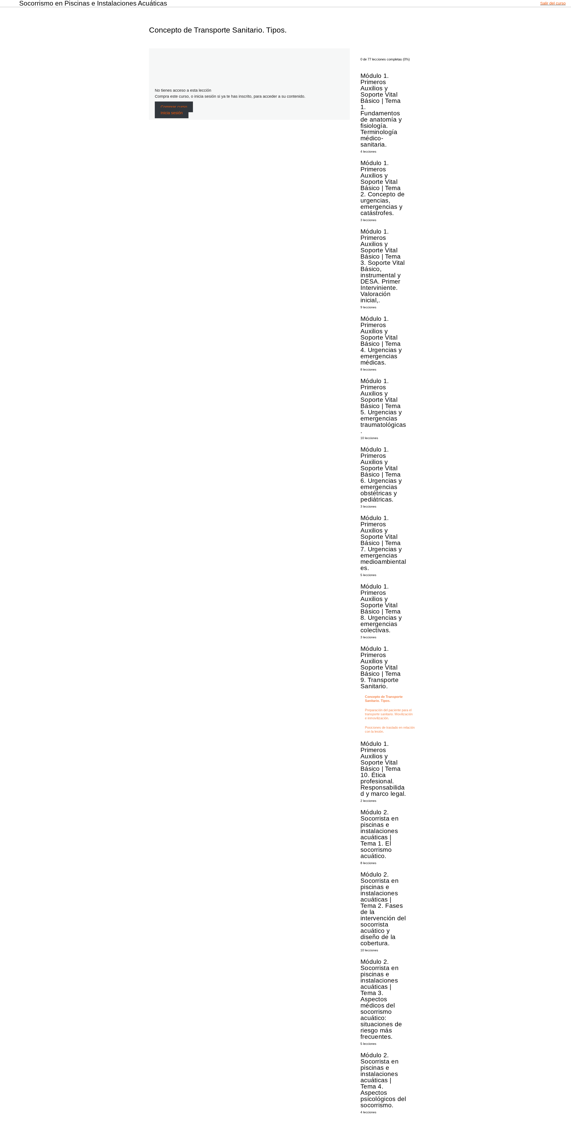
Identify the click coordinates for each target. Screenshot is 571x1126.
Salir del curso (553, 3)
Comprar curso (174, 107)
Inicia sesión (172, 113)
